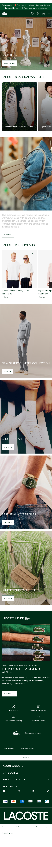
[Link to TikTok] (48, 791)
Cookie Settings (7, 833)
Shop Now (8, 235)
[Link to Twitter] (33, 791)
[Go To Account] (38, 13)
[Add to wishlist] (33, 253)
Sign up (26, 757)
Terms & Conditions (18, 827)
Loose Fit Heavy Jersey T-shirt (16, 290)
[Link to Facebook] (4, 791)
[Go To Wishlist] (32, 13)
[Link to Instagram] (19, 791)
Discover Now (9, 63)
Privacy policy (34, 827)
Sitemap (4, 827)
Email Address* (9, 748)
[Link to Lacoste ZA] (4, 14)
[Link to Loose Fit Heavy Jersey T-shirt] (19, 269)
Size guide (46, 827)
